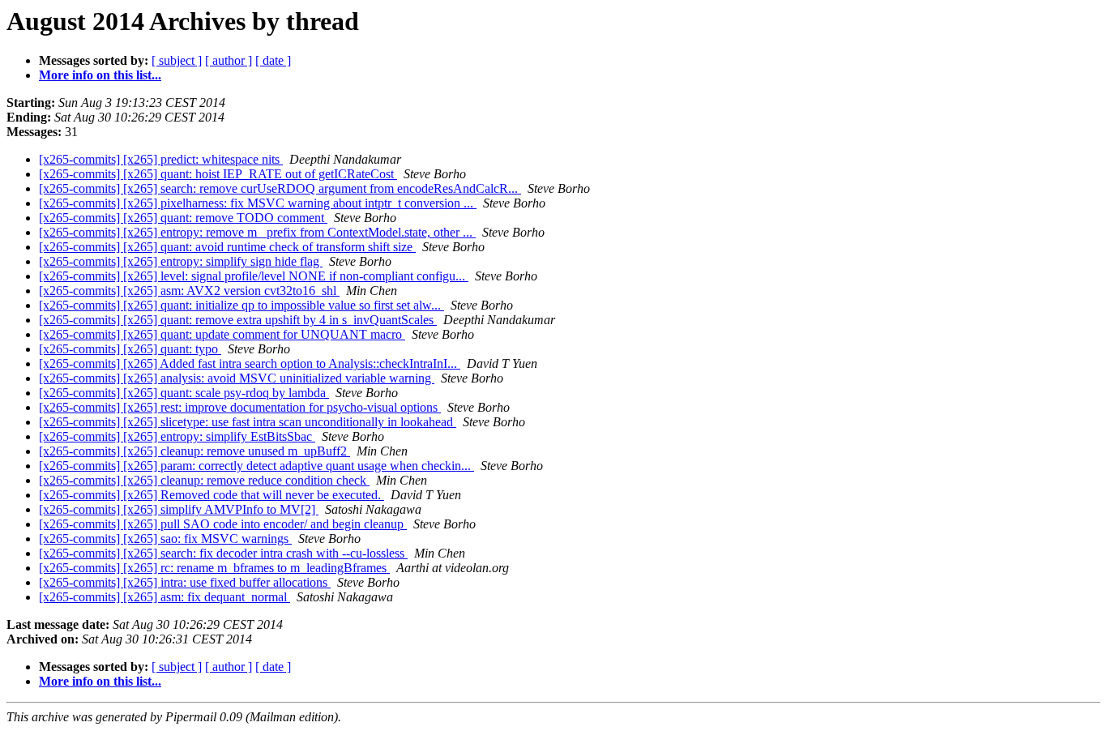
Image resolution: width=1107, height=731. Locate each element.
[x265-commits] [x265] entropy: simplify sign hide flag (181, 261)
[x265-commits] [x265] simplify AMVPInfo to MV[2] (178, 509)
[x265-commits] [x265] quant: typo (130, 349)
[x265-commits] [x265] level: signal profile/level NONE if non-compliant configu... (253, 276)
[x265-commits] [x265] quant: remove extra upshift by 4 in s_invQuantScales (238, 320)
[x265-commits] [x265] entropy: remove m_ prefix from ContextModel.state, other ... (257, 232)
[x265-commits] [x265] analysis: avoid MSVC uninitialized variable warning (236, 378)
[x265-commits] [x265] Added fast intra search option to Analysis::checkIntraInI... (249, 363)
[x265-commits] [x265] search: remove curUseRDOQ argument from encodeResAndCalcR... (280, 188)
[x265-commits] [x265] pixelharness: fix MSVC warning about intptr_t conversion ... (258, 203)
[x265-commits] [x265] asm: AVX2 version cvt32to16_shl (189, 290)
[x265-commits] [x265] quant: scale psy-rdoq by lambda (184, 393)
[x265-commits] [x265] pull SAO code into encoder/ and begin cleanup (223, 524)
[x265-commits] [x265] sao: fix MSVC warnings (165, 538)
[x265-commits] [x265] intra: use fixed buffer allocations (185, 582)
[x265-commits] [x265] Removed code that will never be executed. (211, 495)
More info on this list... (100, 75)
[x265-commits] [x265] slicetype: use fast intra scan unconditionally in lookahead (247, 422)
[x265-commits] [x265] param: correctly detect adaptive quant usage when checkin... (256, 465)
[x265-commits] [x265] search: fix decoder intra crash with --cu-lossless (223, 553)
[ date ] (273, 60)
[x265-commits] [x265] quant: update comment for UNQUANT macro (222, 334)
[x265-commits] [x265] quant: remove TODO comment (183, 217)
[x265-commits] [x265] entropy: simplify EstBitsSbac (177, 436)
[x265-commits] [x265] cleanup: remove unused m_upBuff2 (194, 451)
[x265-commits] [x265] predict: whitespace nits (161, 159)
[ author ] (228, 60)
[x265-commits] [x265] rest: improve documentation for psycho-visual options (240, 407)
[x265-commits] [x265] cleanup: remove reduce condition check (204, 480)
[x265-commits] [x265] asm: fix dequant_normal (164, 597)
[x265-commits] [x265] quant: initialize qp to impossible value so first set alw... (241, 305)
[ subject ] (177, 60)
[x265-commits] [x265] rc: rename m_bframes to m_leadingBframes (214, 568)
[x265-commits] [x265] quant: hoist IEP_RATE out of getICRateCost (218, 174)
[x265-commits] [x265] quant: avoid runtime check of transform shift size (227, 247)
